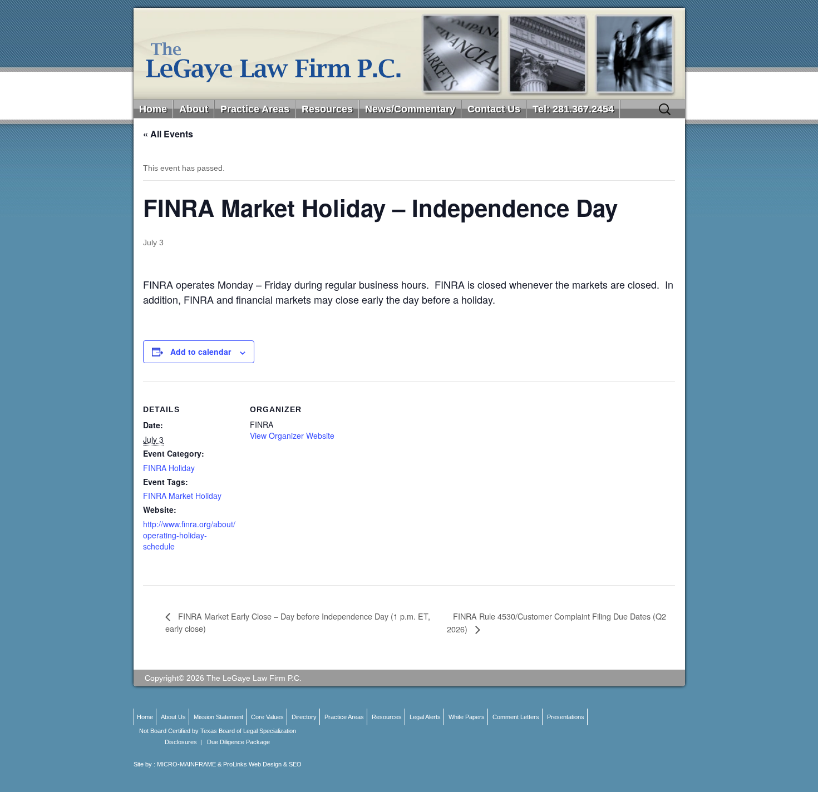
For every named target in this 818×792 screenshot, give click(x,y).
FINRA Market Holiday (182, 495)
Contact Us (493, 109)
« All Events (168, 133)
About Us (173, 717)
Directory (304, 717)
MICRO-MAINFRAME (186, 764)
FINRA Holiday (169, 467)
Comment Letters (515, 717)
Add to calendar (200, 351)
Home (153, 109)
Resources (327, 109)
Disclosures (181, 742)
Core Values (267, 717)
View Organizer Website (292, 435)
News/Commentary (410, 109)
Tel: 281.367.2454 (573, 109)
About (193, 109)
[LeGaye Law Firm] (409, 54)
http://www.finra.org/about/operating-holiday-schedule (189, 535)
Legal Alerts (425, 717)
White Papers (467, 717)
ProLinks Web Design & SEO (262, 764)
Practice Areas (254, 109)
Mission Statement (218, 717)
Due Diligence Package (238, 742)
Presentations (565, 717)
